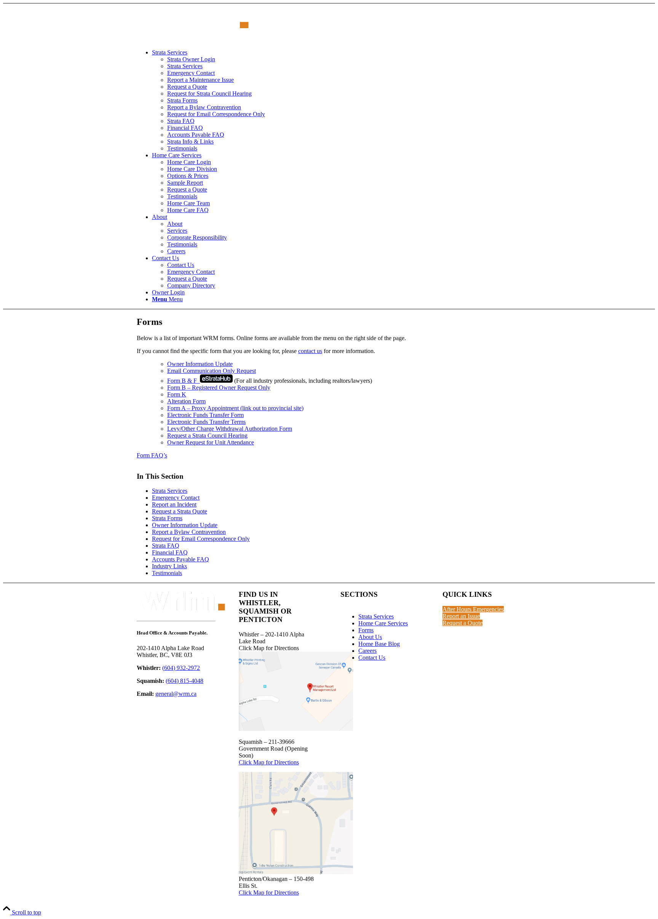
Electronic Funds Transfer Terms (206, 422)
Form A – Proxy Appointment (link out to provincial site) (235, 408)
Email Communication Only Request (211, 371)
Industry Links (169, 566)
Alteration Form (186, 401)
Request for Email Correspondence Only (201, 538)
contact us (310, 351)
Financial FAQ (170, 552)
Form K (176, 394)
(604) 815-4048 (184, 681)
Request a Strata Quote (179, 511)
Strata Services (169, 490)
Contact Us (371, 657)
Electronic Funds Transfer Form (205, 415)
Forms (366, 630)
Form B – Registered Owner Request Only (218, 387)
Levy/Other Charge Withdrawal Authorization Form (229, 428)
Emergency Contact (176, 497)
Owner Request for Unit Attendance (210, 442)
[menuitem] (336, 100)
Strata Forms (167, 518)
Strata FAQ (165, 545)
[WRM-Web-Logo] (194, 39)
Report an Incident (174, 504)
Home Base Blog (379, 644)
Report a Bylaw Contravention (189, 532)
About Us (370, 637)
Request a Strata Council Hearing (207, 435)
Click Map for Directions (269, 762)
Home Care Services (383, 623)
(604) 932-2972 (181, 668)
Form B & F (183, 380)
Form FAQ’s (152, 455)
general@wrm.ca (175, 693)
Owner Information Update (200, 364)
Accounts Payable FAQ (180, 559)
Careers (367, 650)
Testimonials (167, 573)
